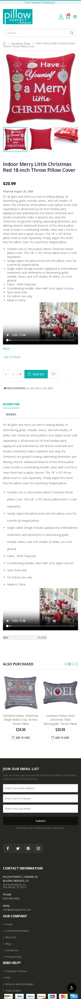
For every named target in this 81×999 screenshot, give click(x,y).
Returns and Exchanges (20, 984)
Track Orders (13, 990)
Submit (41, 821)
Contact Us (12, 950)
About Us (11, 937)
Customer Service (16, 971)
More (6, 348)
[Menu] (75, 16)
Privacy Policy (14, 956)
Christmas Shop (20, 43)
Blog (8, 943)
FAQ (8, 977)
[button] (66, 664)
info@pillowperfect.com (17, 909)
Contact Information (17, 930)
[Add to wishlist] (53, 374)
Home (4, 43)
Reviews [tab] (11, 414)
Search (71, 33)
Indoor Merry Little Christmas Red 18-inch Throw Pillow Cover (39, 167)
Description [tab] (11, 404)
